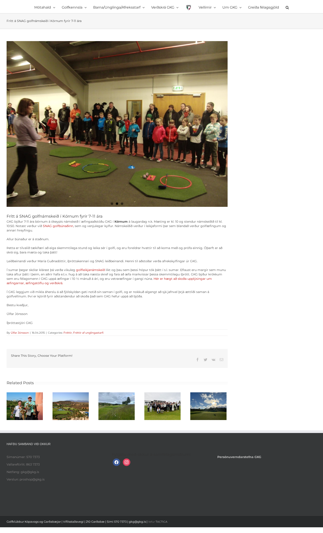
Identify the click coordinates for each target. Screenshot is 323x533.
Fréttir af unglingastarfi (88, 332)
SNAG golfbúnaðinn (58, 226)
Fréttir (68, 332)
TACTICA (161, 521)
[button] (263, 6)
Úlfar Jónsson (20, 332)
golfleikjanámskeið (91, 270)
